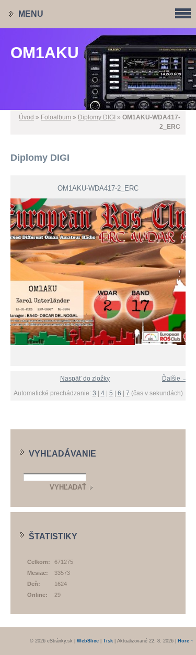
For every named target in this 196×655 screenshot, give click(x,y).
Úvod (26, 117)
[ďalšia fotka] (184, 271)
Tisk (108, 640)
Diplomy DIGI (97, 117)
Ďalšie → (175, 378)
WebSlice (88, 640)
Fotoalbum (56, 117)
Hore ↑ (185, 640)
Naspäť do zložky (85, 378)
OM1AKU (44, 52)
